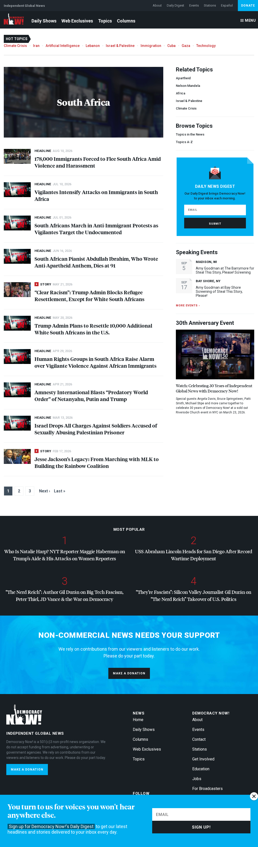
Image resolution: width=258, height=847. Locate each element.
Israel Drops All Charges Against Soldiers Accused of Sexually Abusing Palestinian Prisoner (96, 429)
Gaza (186, 46)
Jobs (196, 778)
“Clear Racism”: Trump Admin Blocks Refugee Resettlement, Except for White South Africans (89, 295)
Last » (59, 491)
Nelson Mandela (188, 86)
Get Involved (203, 759)
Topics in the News (190, 134)
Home (138, 719)
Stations (210, 5)
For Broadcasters (207, 788)
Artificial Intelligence (63, 46)
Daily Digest (175, 5)
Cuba (171, 46)
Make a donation (129, 673)
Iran (36, 46)
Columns (126, 20)
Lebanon (93, 46)
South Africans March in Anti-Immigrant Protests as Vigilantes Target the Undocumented (96, 228)
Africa (180, 93)
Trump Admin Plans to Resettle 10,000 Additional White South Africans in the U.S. (93, 329)
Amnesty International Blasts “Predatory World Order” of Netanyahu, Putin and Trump (91, 395)
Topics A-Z (184, 142)
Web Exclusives (77, 20)
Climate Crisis (15, 46)
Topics (105, 20)
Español (227, 5)
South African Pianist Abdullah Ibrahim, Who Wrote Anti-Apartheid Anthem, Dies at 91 (96, 262)
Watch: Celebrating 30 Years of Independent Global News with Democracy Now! (214, 388)
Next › (44, 491)
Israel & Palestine (120, 46)
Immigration (151, 46)
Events (194, 5)
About (157, 5)
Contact (199, 739)
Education (200, 768)
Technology (206, 46)
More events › (188, 305)
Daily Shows (43, 20)
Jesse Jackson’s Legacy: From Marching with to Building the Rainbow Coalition (97, 462)
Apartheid (183, 78)
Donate (248, 5)
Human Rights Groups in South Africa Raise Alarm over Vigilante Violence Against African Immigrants (95, 362)
